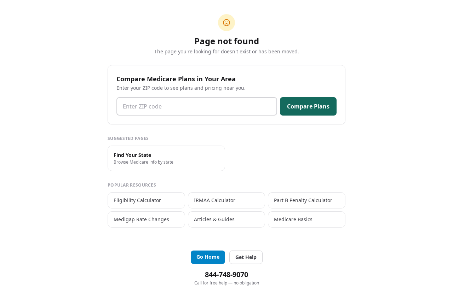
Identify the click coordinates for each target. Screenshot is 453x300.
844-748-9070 (226, 274)
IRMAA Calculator (214, 200)
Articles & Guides (214, 219)
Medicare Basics (293, 219)
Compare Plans (308, 106)
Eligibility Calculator (137, 200)
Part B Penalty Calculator (303, 200)
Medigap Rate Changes (141, 219)
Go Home (207, 256)
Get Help (246, 257)
